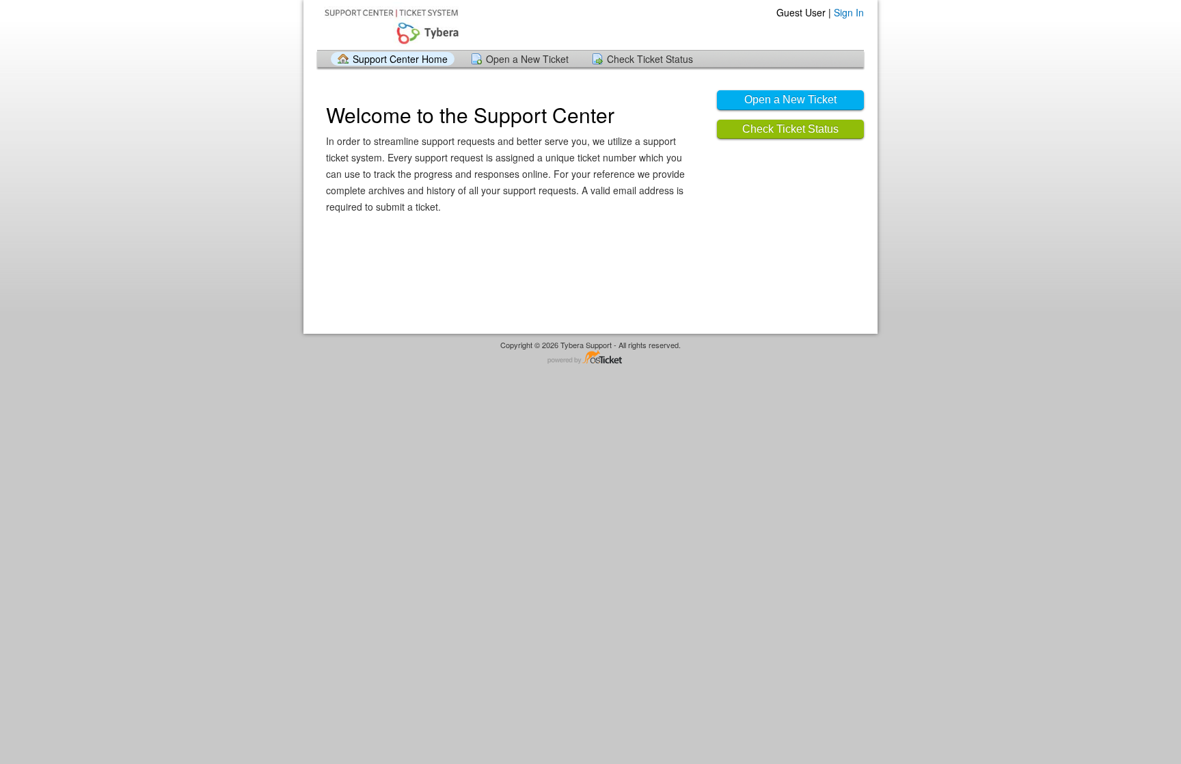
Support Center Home (400, 59)
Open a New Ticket (527, 59)
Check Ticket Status (650, 59)
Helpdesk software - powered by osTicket (590, 358)
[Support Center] (390, 24)
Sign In (849, 12)
